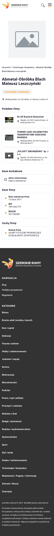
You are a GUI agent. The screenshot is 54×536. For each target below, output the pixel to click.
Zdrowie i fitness (10, 483)
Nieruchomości (9, 382)
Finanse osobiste (10, 343)
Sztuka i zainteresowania (14, 460)
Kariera (5, 367)
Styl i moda (7, 452)
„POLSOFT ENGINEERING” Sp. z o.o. (32, 152)
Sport (4, 445)
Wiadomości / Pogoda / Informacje (19, 476)
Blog (4, 285)
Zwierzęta (7, 491)
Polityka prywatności (12, 290)
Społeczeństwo (9, 437)
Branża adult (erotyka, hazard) (17, 320)
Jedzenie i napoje (11, 359)
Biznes (5, 312)
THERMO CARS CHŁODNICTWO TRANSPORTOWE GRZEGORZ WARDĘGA (32, 135)
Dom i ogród (8, 328)
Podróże (6, 390)
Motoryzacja (8, 375)
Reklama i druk (9, 413)
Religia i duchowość (12, 421)
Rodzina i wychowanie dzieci (16, 429)
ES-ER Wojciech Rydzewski (30, 117)
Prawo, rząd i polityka (12, 398)
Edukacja (6, 336)
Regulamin (7, 295)
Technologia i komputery (17, 92)
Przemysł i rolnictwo (12, 406)
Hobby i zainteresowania (14, 351)
